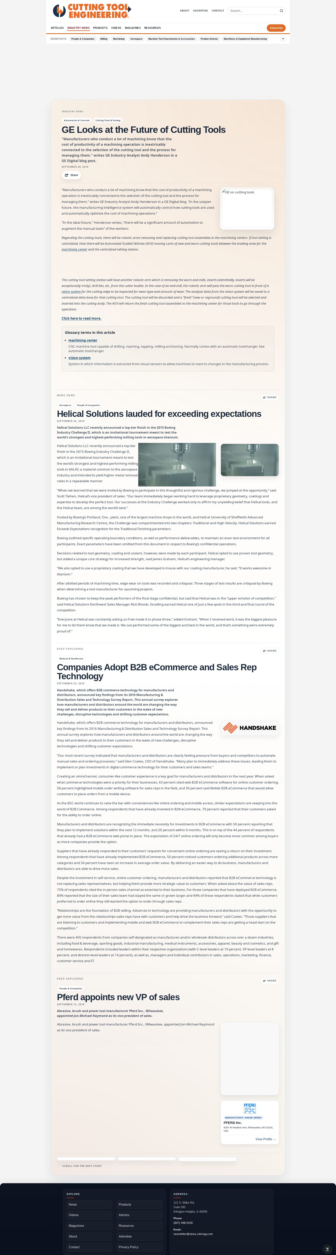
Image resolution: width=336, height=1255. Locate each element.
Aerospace (136, 39)
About (184, 11)
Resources (152, 27)
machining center (74, 249)
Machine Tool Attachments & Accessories (171, 39)
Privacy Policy (128, 1234)
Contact (218, 11)
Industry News (78, 27)
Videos (116, 27)
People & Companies (82, 39)
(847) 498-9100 (183, 1210)
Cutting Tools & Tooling (108, 120)
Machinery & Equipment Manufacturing (245, 39)
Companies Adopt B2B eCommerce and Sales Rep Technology (156, 671)
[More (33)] (283, 38)
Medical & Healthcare (71, 658)
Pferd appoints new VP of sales (118, 997)
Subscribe (276, 27)
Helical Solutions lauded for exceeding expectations (159, 414)
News (73, 1192)
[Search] (281, 11)
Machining (118, 39)
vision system (71, 291)
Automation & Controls (77, 120)
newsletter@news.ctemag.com (193, 1221)
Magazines (133, 27)
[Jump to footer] (327, 1249)
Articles (57, 27)
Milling (103, 39)
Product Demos (209, 39)
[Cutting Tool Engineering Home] (92, 11)
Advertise (200, 11)
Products (100, 27)
